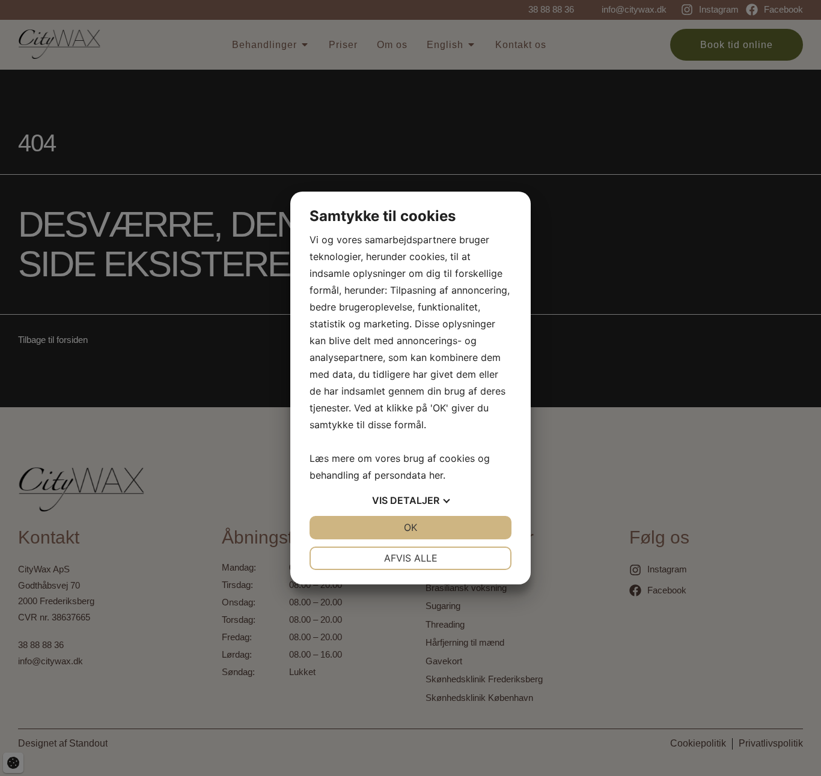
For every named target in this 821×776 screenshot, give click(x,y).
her (436, 475)
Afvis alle (411, 558)
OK (410, 527)
